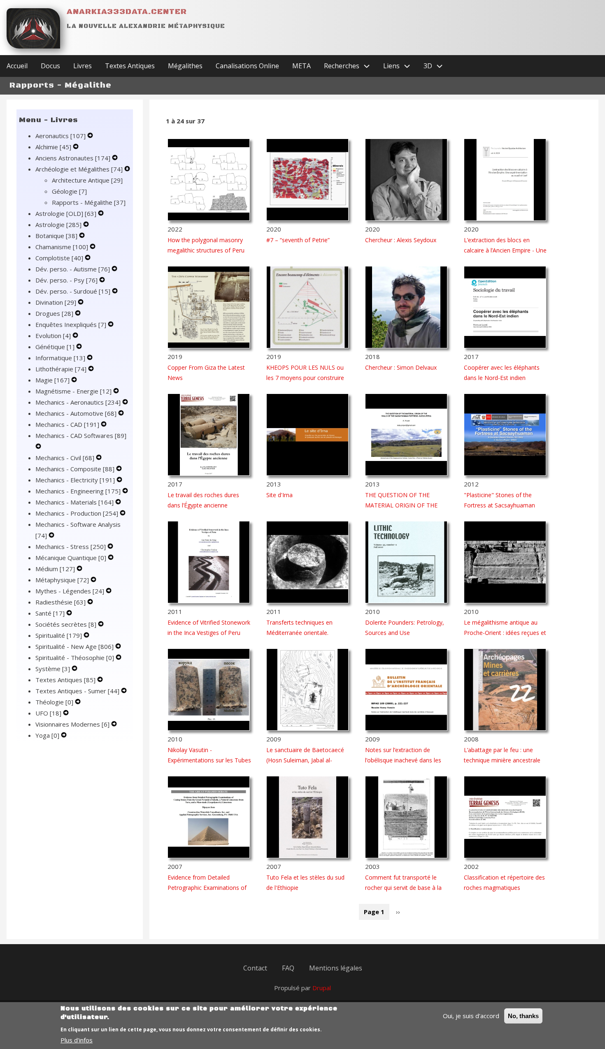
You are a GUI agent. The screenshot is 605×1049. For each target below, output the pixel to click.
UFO (48, 713)
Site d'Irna (279, 495)
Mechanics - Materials (74, 502)
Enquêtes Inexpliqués (70, 324)
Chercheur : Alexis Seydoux (400, 240)
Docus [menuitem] (50, 65)
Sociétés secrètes (65, 624)
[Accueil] (33, 28)
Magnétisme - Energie (73, 391)
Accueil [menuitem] (17, 65)
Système (52, 669)
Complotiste (59, 258)
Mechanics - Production (76, 513)
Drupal (321, 988)
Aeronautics (60, 136)
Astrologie (58, 224)
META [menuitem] (301, 65)
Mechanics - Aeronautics (78, 402)
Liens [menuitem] (391, 65)
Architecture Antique (87, 180)
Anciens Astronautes (72, 158)
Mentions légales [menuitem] (335, 968)
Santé (50, 613)
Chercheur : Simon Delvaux (401, 367)
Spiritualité (58, 635)
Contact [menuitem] (255, 968)
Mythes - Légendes (69, 591)
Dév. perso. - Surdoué (72, 291)
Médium (55, 569)
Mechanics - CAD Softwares (80, 435)
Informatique (60, 358)
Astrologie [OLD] (65, 213)
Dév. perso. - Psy (66, 280)
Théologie (54, 702)
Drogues (54, 313)
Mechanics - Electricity (75, 480)
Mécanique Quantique (70, 557)
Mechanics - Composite (74, 469)
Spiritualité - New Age (74, 646)
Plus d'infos (76, 1040)
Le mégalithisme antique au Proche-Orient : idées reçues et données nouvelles (505, 632)
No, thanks (523, 1015)
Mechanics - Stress (70, 546)
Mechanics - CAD (67, 424)
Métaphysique (62, 580)
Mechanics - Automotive (75, 413)
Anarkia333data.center (127, 11)
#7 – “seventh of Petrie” (298, 240)
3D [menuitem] (428, 65)
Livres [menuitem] (82, 65)
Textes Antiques (65, 680)
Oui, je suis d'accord (471, 1016)
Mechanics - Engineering (78, 491)
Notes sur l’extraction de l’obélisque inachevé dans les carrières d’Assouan (403, 760)
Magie (52, 380)
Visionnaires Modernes (72, 724)
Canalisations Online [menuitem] (247, 65)
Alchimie (53, 147)
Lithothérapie (60, 369)
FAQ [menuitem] (288, 968)
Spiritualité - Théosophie (74, 657)
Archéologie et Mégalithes (79, 169)
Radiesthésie (60, 602)
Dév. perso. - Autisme (72, 269)
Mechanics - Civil (64, 458)
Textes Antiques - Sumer (77, 691)
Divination (55, 302)
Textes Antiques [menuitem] (130, 65)
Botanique (56, 236)
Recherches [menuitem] (341, 65)
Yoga (47, 735)
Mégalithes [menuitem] (185, 65)
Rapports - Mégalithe (89, 202)
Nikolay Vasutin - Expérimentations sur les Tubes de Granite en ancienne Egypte (209, 760)
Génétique (54, 347)
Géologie (69, 191)
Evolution (53, 335)
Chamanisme (61, 247)
